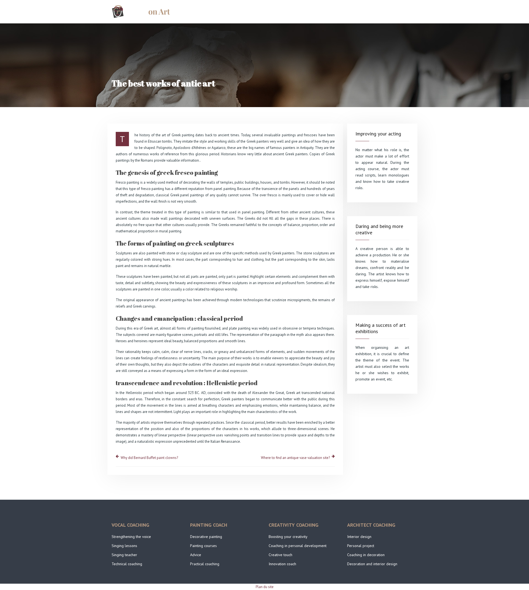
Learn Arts (346, 11)
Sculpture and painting (390, 11)
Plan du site (265, 586)
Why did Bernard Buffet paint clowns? (149, 457)
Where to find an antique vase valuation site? (295, 457)
